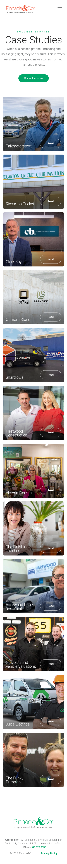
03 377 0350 (39, 847)
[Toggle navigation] (60, 9)
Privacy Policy (49, 853)
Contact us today (33, 78)
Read (51, 143)
